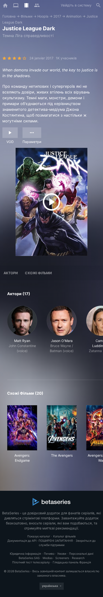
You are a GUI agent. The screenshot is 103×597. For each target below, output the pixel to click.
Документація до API (21, 540)
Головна (9, 16)
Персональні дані (81, 553)
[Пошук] (98, 5)
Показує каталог (38, 536)
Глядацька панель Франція (72, 562)
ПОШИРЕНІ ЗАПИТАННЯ (56, 540)
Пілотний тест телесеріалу (31, 562)
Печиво (49, 553)
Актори (11, 273)
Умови (61, 553)
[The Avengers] (62, 427)
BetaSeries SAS (29, 558)
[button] (22, 337)
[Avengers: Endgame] (22, 427)
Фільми (26, 16)
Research (78, 558)
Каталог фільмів (64, 536)
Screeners (62, 558)
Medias (47, 558)
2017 (57, 16)
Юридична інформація (25, 553)
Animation (73, 16)
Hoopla (42, 16)
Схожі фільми (38, 273)
